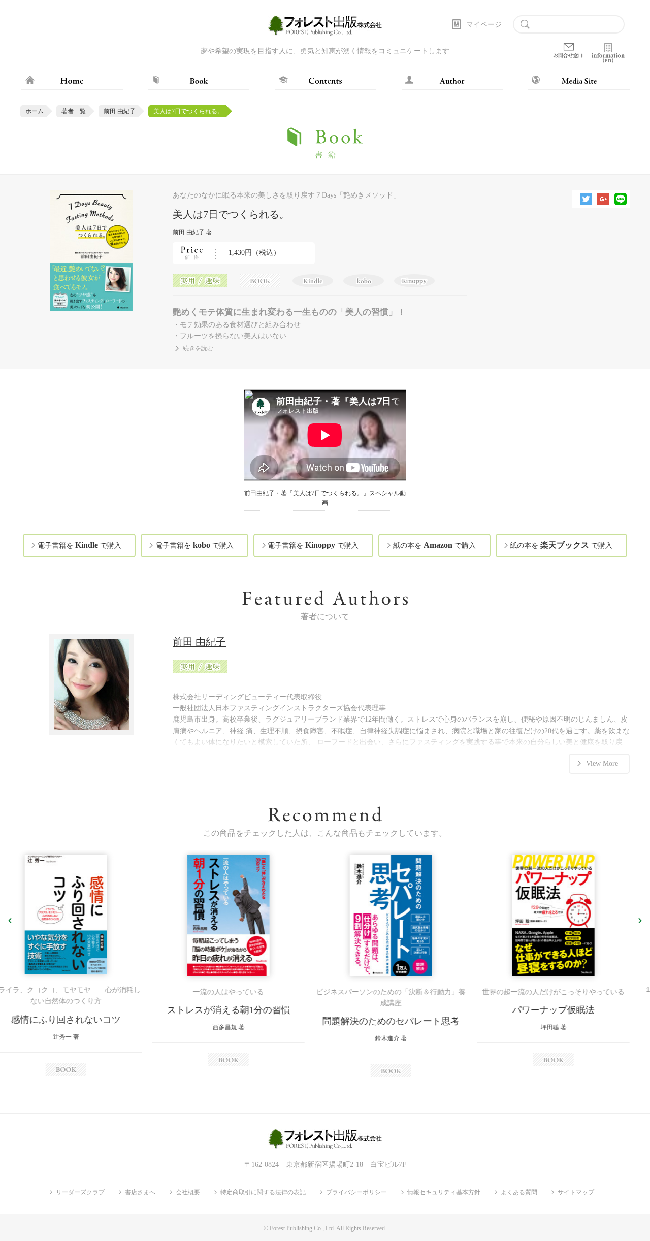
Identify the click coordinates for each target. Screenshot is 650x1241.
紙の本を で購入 (434, 545)
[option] (81, 960)
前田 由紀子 (120, 111)
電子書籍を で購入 (79, 545)
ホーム (34, 111)
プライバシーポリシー (356, 1192)
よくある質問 (519, 1192)
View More (602, 763)
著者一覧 (73, 111)
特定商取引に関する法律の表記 (263, 1192)
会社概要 (188, 1192)
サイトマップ (576, 1192)
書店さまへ (140, 1192)
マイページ (484, 24)
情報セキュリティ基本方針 (443, 1192)
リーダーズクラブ (80, 1192)
